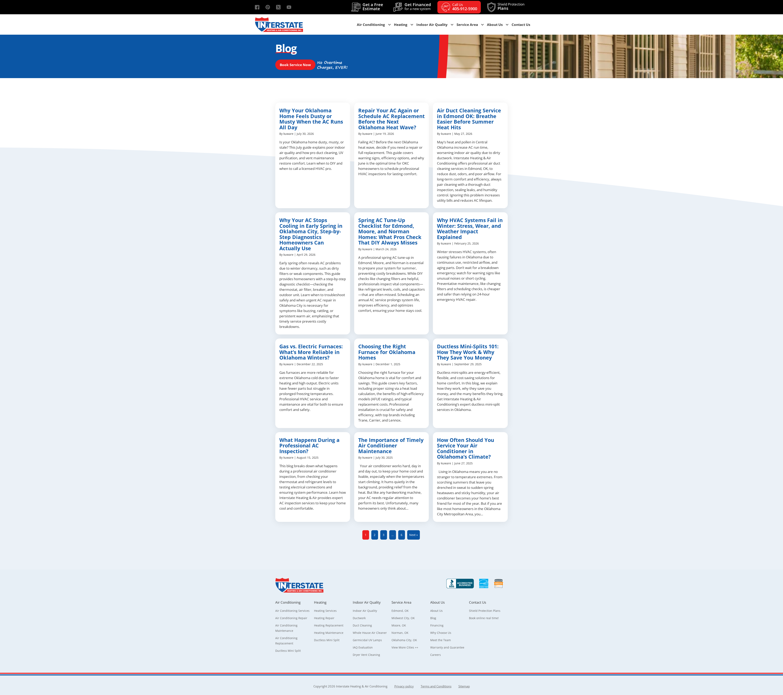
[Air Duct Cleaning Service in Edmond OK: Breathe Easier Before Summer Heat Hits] (470, 155)
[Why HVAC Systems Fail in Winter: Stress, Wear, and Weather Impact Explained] (470, 273)
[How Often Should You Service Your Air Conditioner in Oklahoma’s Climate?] (470, 477)
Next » (413, 535)
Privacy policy (404, 686)
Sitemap (464, 686)
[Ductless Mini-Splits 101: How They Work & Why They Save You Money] (470, 383)
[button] (257, 7)
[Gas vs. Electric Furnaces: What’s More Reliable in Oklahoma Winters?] (312, 383)
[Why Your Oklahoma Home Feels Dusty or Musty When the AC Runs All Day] (312, 155)
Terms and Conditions (436, 686)
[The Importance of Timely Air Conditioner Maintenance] (391, 477)
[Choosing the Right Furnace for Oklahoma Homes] (391, 383)
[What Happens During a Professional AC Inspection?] (312, 477)
